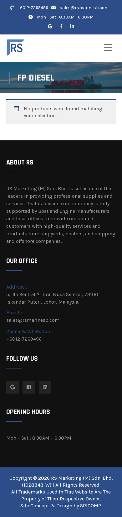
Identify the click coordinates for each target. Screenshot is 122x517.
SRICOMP (90, 506)
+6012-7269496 (32, 7)
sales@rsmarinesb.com (84, 7)
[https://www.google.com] (49, 26)
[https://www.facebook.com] (61, 26)
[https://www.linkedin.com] (72, 26)
